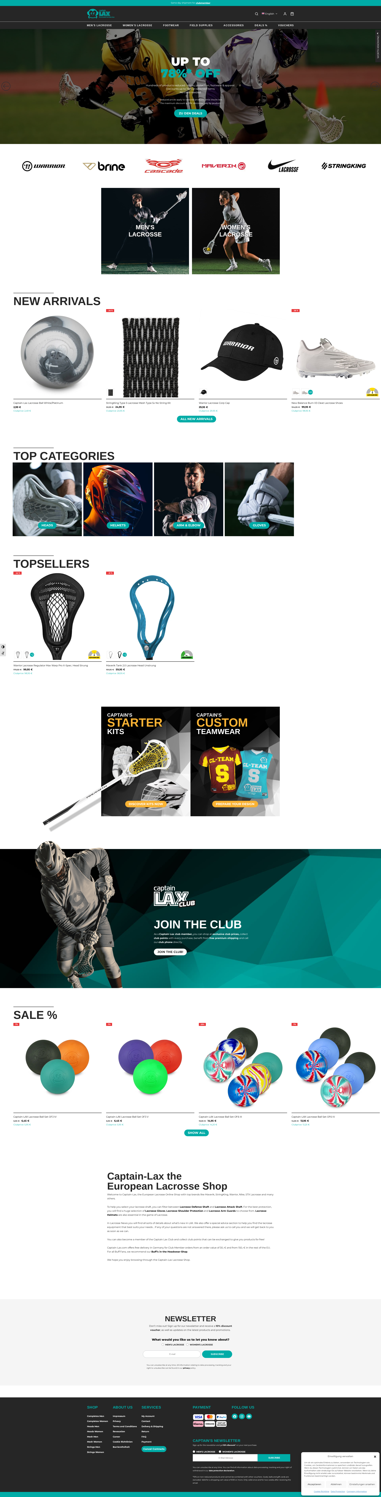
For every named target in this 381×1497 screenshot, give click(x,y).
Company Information (357, 1491)
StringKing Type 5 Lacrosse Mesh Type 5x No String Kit (138, 403)
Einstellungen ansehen (362, 1484)
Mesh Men (92, 1436)
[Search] (256, 14)
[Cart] (292, 14)
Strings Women (95, 1452)
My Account (148, 1416)
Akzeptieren (314, 1484)
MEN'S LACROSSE (174, 1344)
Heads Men (93, 1426)
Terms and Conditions (125, 1426)
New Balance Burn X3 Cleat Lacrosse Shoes (317, 403)
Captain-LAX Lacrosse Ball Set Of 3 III (313, 1116)
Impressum (119, 1416)
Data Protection (338, 1491)
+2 (32, 654)
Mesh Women (94, 1441)
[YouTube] (249, 1416)
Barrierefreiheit (121, 1447)
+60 (310, 392)
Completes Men (95, 1416)
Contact (146, 1421)
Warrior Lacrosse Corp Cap (214, 403)
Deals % (261, 25)
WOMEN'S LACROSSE (201, 1344)
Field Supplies (201, 25)
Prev (10, 360)
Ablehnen (336, 1484)
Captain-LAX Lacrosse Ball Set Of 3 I (127, 1116)
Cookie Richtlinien (123, 1441)
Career (116, 1436)
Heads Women (95, 1431)
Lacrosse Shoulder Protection (184, 1210)
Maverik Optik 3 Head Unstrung (32, 1116)
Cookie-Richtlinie (321, 1491)
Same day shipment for (190, 3)
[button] (375, 1456)
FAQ (144, 1436)
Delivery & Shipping (152, 1426)
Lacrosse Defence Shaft (194, 1206)
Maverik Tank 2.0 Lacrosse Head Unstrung (131, 665)
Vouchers (286, 25)
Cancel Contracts (154, 1449)
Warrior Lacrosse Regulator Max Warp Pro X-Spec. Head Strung (50, 665)
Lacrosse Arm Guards (222, 1210)
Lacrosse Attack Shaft (228, 1206)
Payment (147, 1441)
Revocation (119, 1431)
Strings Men (93, 1447)
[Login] (285, 14)
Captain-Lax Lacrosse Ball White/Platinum (38, 403)
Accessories (234, 25)
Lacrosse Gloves (155, 1210)
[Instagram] (242, 1416)
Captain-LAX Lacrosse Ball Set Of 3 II (220, 1116)
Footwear (171, 25)
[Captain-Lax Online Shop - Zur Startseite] (101, 14)
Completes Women (97, 1421)
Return (145, 1431)
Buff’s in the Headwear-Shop (169, 1251)
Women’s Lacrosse (137, 25)
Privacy (117, 1421)
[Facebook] (235, 1416)
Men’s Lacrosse (99, 25)
